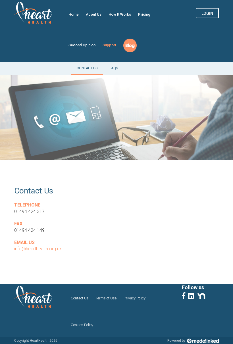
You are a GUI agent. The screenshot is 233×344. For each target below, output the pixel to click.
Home (73, 14)
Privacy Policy (134, 298)
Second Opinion (81, 45)
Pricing (144, 14)
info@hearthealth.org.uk (38, 248)
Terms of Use (106, 298)
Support (109, 45)
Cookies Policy (82, 325)
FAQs (114, 68)
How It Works (120, 14)
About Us (93, 14)
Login (207, 13)
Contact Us (87, 68)
